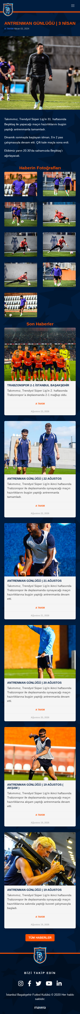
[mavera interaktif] (40, 1008)
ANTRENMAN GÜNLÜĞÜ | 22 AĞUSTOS (34, 478)
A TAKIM (9, 28)
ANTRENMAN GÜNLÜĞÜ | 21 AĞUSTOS (34, 580)
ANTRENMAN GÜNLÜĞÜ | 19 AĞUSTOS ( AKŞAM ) (35, 786)
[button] (73, 5)
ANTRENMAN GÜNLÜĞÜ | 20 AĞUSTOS (34, 682)
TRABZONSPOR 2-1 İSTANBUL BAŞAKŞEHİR (38, 385)
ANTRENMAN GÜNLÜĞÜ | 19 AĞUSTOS (34, 889)
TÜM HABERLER (40, 937)
